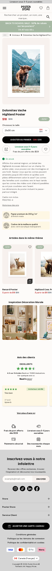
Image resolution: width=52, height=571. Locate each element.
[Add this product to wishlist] (46, 149)
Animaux (16, 35)
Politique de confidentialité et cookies (26, 542)
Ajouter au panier (26, 140)
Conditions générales (26, 534)
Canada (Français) (26, 558)
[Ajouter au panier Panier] (29, 281)
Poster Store (32, 564)
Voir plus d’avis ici (26, 413)
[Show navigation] (4, 8)
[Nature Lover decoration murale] (19, 322)
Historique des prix (10, 205)
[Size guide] (6, 149)
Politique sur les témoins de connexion (26, 538)
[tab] (41, 8)
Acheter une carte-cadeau (28, 526)
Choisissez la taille (10, 125)
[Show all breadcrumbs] (5, 35)
